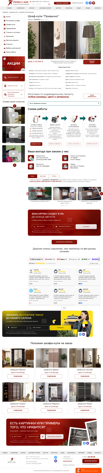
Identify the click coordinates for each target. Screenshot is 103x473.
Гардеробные (11, 28)
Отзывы (88, 8)
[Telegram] (86, 3)
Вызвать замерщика (55, 143)
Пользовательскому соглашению (55, 232)
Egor (84, 269)
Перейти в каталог (92, 143)
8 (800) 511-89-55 (77, 3)
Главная (9, 8)
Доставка (43, 176)
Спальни (9, 44)
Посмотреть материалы (64, 242)
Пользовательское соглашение (60, 470)
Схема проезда (67, 461)
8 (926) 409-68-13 (77, 5)
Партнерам (81, 452)
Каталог (31, 8)
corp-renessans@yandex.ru (89, 464)
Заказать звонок (62, 3)
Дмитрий (85, 289)
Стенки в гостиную (13, 32)
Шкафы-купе (14, 12)
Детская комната (12, 40)
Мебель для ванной (13, 48)
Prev (14, 106)
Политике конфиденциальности (40, 232)
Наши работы (11, 52)
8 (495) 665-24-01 (77, 1)
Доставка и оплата (45, 8)
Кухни (8, 16)
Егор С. (36, 289)
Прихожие (10, 36)
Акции (79, 8)
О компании (20, 8)
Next (14, 165)
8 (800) (88, 457)
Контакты (97, 8)
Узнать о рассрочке (73, 143)
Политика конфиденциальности (42, 470)
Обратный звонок (91, 461)
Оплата (54, 176)
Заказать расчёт (92, 62)
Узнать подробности (92, 96)
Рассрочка (69, 8)
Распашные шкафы (13, 20)
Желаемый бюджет (65, 226)
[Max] (90, 3)
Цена (32, 176)
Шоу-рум (58, 8)
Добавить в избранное (69, 465)
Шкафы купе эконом (26, 12)
